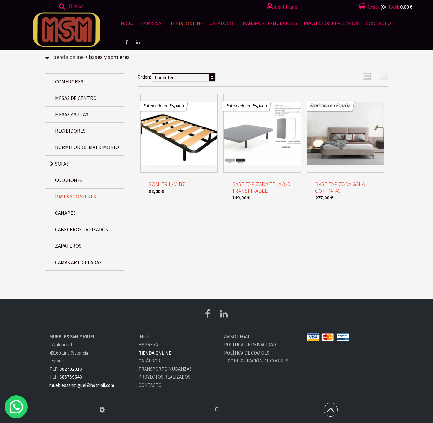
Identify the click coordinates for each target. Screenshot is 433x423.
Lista (384, 77)
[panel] (102, 410)
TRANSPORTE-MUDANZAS (268, 23)
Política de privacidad (250, 345)
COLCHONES (69, 180)
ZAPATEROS (68, 246)
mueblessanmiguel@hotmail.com (81, 385)
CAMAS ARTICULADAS (78, 262)
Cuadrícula (367, 77)
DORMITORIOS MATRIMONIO (87, 147)
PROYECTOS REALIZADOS (331, 23)
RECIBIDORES (70, 130)
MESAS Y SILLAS (71, 114)
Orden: (158, 77)
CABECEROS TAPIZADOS (81, 229)
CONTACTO (378, 23)
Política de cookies (246, 353)
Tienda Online (185, 23)
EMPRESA (150, 23)
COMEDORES (69, 81)
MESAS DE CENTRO (76, 98)
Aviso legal (237, 337)
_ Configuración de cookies (256, 361)
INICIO (126, 23)
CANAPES (65, 213)
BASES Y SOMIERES (75, 196)
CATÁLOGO (221, 23)
